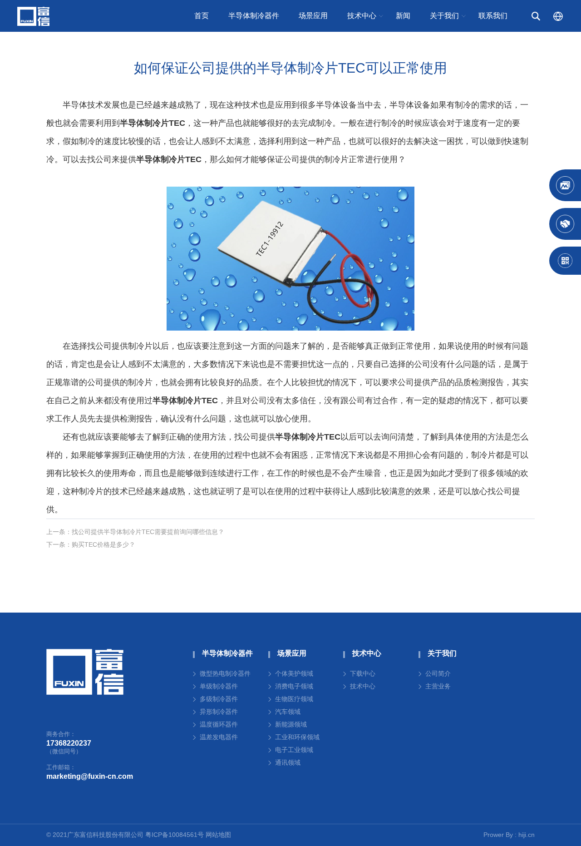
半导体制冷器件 (253, 16)
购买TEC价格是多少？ (103, 544)
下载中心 (362, 673)
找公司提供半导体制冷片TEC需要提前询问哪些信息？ (148, 531)
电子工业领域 (294, 749)
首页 (201, 16)
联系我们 (492, 16)
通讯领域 (287, 762)
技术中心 (362, 686)
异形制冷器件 (219, 711)
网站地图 (218, 834)
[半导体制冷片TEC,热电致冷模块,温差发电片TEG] (84, 672)
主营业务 (438, 686)
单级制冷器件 (219, 686)
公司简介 (438, 673)
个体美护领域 (294, 673)
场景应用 (313, 16)
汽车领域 (287, 711)
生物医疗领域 (294, 699)
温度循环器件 (219, 724)
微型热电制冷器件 (225, 673)
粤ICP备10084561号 (174, 834)
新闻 (403, 16)
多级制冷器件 (219, 699)
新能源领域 (291, 724)
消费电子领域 (294, 686)
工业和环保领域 (297, 737)
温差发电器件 (219, 737)
